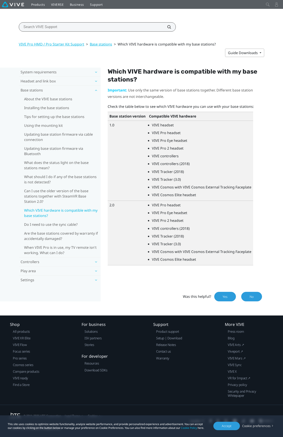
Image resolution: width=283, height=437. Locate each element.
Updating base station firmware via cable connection (58, 137)
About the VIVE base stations (48, 99)
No (252, 296)
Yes (225, 296)
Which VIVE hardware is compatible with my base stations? (61, 213)
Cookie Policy (189, 428)
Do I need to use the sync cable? (51, 224)
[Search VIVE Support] (166, 27)
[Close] (267, 4)
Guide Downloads (243, 52)
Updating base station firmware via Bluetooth (53, 151)
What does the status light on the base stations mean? (56, 165)
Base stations (101, 44)
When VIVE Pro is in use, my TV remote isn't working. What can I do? (60, 250)
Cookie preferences (256, 426)
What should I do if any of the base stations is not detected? (60, 179)
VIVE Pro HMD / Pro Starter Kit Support (51, 44)
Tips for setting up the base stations (54, 116)
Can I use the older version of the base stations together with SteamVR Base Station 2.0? (56, 196)
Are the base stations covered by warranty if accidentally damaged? (61, 236)
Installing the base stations (46, 107)
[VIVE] (13, 4)
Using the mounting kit (43, 125)
